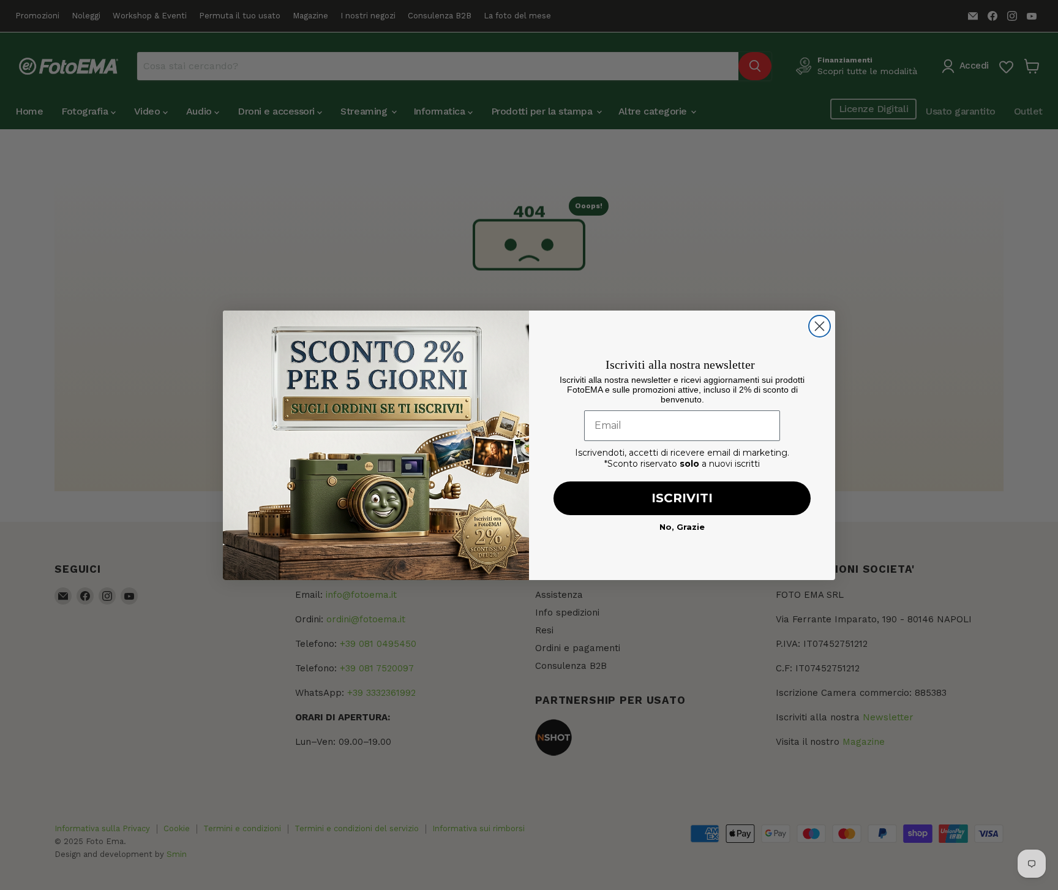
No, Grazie (682, 527)
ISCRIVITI (682, 498)
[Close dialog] (819, 326)
